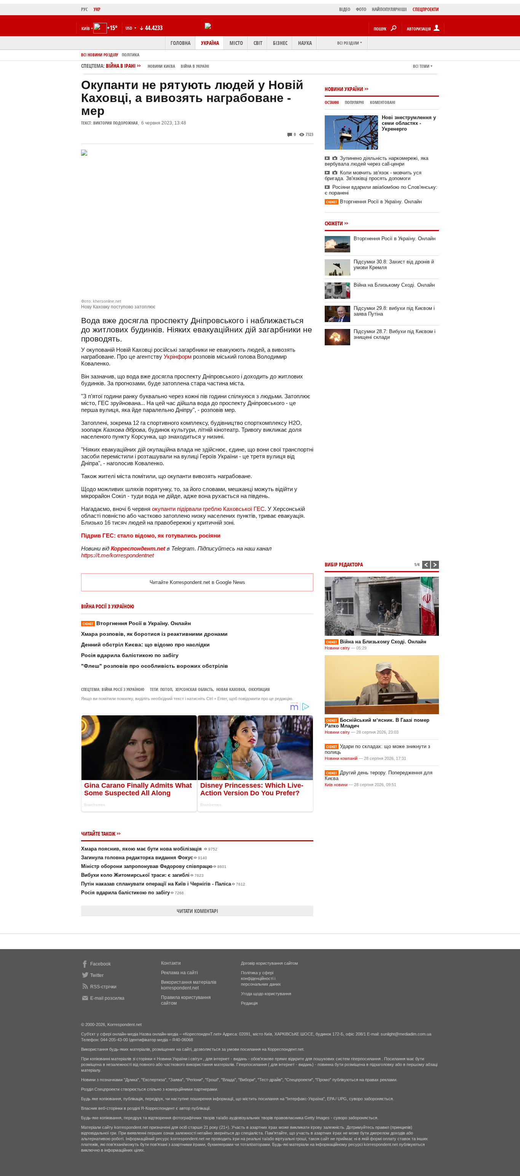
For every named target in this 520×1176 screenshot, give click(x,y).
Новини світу (337, 648)
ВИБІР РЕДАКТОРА (344, 564)
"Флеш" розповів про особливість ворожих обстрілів (154, 666)
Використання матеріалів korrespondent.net (188, 985)
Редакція (249, 1003)
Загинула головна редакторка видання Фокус (144, 857)
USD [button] (129, 28)
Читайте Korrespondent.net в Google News (197, 582)
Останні (332, 102)
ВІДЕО (344, 9)
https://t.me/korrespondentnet (117, 555)
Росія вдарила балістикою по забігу (130, 655)
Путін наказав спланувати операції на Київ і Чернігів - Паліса (163, 884)
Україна (210, 42)
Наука (305, 42)
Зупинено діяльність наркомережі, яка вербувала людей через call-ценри (376, 161)
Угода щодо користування (266, 993)
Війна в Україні (195, 66)
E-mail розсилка (107, 998)
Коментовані (382, 102)
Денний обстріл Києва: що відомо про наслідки (145, 644)
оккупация (259, 689)
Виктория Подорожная (115, 123)
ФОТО (361, 9)
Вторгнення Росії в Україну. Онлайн (137, 623)
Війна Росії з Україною (123, 689)
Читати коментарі (197, 910)
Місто (236, 42)
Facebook (100, 964)
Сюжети (334, 223)
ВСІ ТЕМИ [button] (421, 66)
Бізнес (280, 42)
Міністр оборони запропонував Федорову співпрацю (154, 866)
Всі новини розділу (99, 54)
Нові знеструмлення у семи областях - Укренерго (409, 123)
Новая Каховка (230, 689)
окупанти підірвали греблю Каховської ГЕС (208, 509)
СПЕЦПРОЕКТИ (426, 9)
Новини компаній (341, 758)
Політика (130, 54)
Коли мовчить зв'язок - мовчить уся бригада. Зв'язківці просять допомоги (373, 175)
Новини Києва (161, 66)
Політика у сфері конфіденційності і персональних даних (261, 978)
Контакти (171, 963)
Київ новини (336, 784)
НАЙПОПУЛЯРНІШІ (389, 9)
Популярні (354, 102)
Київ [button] (85, 28)
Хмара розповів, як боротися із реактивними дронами (154, 634)
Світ (258, 42)
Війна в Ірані (157, 65)
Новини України (344, 89)
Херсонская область (194, 689)
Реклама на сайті (179, 972)
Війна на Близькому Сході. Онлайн (394, 285)
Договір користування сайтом (269, 963)
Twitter (97, 975)
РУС (84, 9)
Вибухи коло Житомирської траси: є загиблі (142, 875)
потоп (166, 689)
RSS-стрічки (103, 986)
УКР (97, 9)
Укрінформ (177, 356)
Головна (180, 42)
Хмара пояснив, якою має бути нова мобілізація (149, 849)
